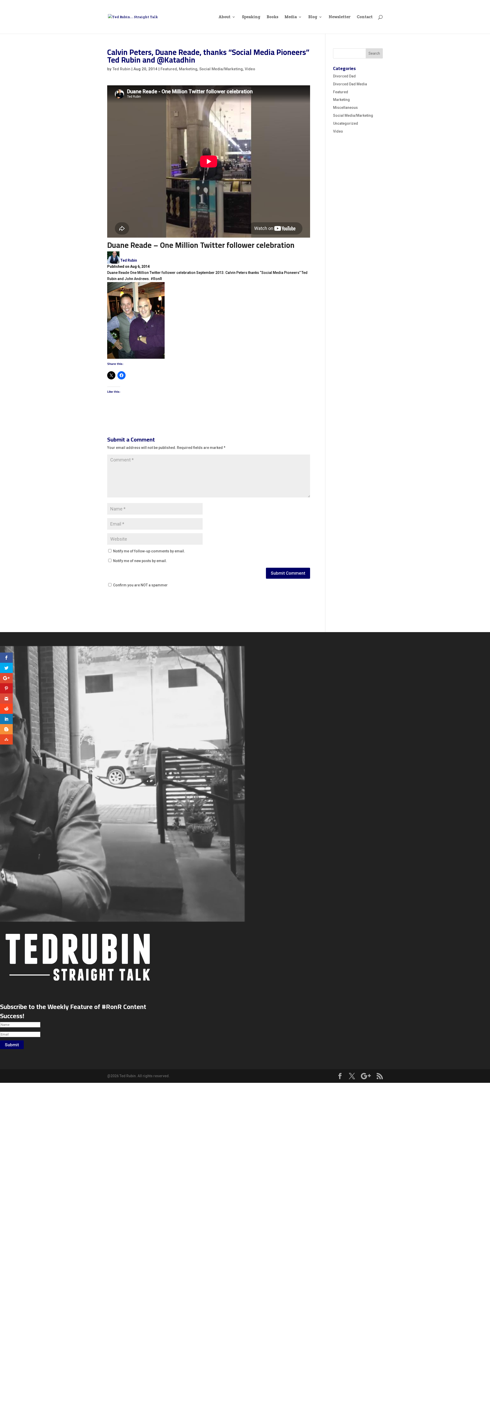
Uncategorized (345, 123)
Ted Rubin (121, 69)
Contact (365, 17)
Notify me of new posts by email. (140, 561)
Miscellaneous (345, 108)
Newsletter (339, 17)
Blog (312, 17)
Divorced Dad (344, 76)
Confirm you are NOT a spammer (140, 585)
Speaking (251, 17)
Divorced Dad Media (350, 84)
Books (272, 17)
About (224, 17)
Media (291, 17)
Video (250, 69)
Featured (169, 69)
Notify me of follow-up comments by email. (149, 551)
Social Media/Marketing (221, 69)
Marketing (188, 69)
